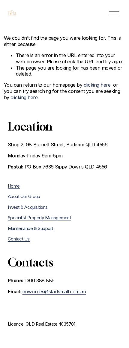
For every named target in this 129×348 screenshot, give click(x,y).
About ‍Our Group (24, 196)
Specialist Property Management (39, 217)
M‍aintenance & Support (30, 228)
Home (14, 186)
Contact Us (19, 239)
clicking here (97, 85)
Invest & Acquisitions (28, 207)
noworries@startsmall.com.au (54, 292)
